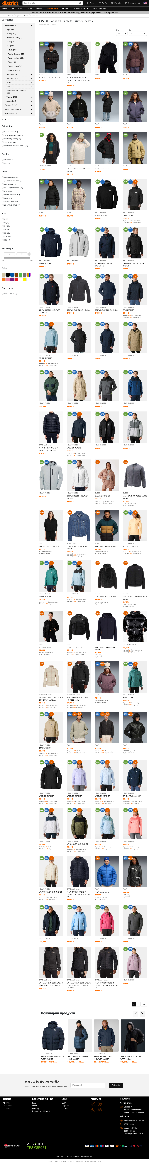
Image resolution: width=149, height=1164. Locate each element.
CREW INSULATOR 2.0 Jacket (78, 310)
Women (21, 9)
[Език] (145, 3)
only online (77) (10, 142)
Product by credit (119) (12, 139)
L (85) (6, 219)
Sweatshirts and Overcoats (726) (16, 92)
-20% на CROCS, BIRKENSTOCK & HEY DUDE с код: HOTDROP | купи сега (66, 12)
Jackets (26, 15)
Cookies (65, 1108)
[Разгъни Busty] (32, 82)
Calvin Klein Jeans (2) (14, 181)
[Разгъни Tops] (32, 30)
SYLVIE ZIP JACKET (102, 496)
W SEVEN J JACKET (74, 448)
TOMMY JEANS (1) (11, 202)
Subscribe (116, 1085)
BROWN (16, 275)
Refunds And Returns (41, 1111)
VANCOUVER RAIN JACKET (77, 844)
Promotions (52, 9)
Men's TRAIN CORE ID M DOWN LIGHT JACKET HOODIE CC (79, 80)
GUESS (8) (8, 191)
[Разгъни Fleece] (32, 87)
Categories (7, 19)
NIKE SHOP (98, 9)
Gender (5, 154)
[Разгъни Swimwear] (32, 78)
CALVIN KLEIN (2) (11, 177)
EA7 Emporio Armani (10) (13, 188)
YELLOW (25, 279)
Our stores (7, 1106)
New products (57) (11, 132)
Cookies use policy (87, 1156)
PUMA (41, 75)
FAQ (34, 1103)
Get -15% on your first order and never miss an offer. (46, 1083)
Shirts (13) (10, 42)
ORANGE (4, 279)
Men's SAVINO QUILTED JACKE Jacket (135, 497)
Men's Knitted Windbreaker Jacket (105, 648)
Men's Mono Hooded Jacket (49, 78)
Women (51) (8, 160)
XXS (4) (7, 240)
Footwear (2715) (11, 105)
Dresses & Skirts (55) (14, 38)
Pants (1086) (11, 34)
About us (6, 1103)
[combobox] (52, 3)
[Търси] (80, 3)
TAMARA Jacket (45, 647)
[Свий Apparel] (32, 26)
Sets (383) (10, 46)
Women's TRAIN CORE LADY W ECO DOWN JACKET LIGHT (51, 984)
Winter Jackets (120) (16, 58)
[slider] (3, 258)
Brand (5, 171)
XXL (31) (7, 236)
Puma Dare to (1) (10, 294)
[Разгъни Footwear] (32, 105)
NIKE (122, 1053)
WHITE (20, 279)
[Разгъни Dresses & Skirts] (32, 38)
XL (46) (7, 230)
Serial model (8, 288)
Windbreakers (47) (15, 66)
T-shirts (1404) (12, 97)
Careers (6, 1108)
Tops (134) (10, 30)
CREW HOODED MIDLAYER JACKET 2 (133, 265)
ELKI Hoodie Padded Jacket (105, 597)
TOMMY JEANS (72, 543)
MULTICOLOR (29, 275)
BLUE (12, 275)
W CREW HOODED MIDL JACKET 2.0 (104, 265)
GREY (25, 275)
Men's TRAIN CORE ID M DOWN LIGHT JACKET (48, 449)
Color (4, 268)
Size (4, 213)
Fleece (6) (10, 86)
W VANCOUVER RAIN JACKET (50, 892)
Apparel (19, 15)
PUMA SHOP (79, 9)
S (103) (7, 226)
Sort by (131, 30)
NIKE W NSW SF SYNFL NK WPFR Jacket (130, 1058)
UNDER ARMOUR (45, 166)
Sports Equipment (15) (13, 109)
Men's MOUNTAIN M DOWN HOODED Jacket (77, 699)
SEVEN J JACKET (101, 215)
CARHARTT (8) (10, 184)
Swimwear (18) (12, 78)
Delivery (35, 1108)
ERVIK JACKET (128, 215)
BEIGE (4, 275)
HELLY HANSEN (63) (12, 195)
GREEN (20, 275)
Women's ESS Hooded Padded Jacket (78, 170)
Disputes (65, 1106)
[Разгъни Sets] (32, 46)
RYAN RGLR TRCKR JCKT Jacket (77, 547)
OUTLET (66, 9)
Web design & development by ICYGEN (88, 1161)
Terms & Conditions (73, 1156)
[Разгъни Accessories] (32, 113)
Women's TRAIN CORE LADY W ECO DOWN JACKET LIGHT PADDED (79, 985)
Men (12, 9)
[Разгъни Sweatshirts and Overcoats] (32, 91)
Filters (5, 119)
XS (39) (7, 233)
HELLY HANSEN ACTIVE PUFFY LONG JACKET (80, 1058)
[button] (136, 1014)
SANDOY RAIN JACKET (132, 796)
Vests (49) (12, 62)
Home (4, 9)
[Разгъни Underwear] (32, 74)
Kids (30, 9)
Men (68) (7, 163)
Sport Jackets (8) (14, 70)
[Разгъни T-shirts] (32, 97)
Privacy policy (60, 1156)
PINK (8, 279)
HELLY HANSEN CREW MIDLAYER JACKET (103, 1058)
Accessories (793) (11, 113)
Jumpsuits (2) (12, 101)
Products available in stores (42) (16, 146)
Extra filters (7, 126)
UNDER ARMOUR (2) (12, 205)
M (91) (6, 223)
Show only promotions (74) (14, 135)
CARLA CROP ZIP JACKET (49, 546)
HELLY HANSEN (100, 212)
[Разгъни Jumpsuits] (32, 101)
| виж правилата (110, 12)
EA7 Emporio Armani (73, 75)
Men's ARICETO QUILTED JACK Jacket (135, 598)
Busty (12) (10, 82)
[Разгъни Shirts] (32, 42)
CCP (64, 1103)
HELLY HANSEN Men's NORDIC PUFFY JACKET (53, 1058)
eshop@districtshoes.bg (134, 1120)
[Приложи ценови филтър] (29, 254)
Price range (7, 248)
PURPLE (12, 279)
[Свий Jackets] (32, 50)
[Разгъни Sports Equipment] (32, 109)
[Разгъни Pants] (32, 34)
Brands (39, 9)
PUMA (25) (8, 198)
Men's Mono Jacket (102, 169)
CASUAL (10, 15)
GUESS (97, 493)
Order (34, 1106)
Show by (122, 30)
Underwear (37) (12, 74)
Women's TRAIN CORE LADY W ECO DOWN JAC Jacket (51, 699)
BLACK (8, 275)
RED (16, 279)
